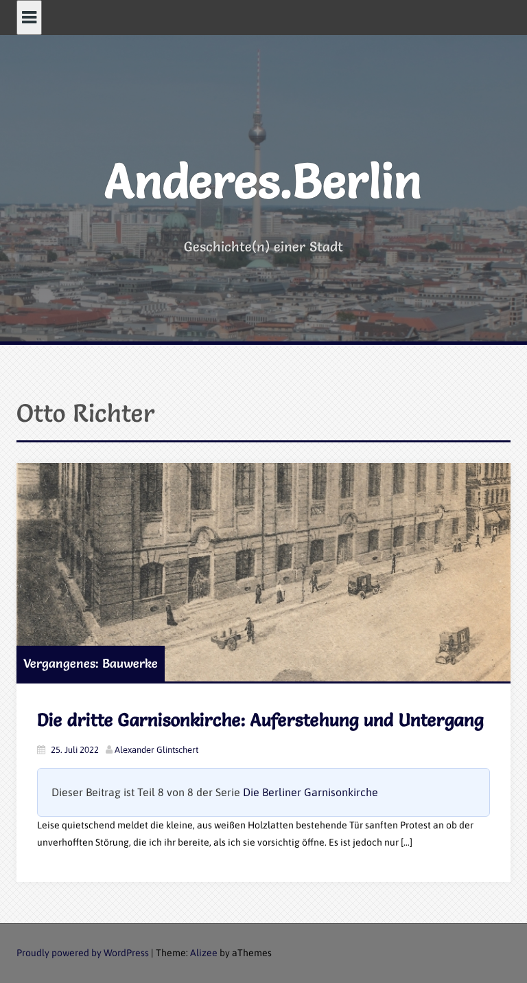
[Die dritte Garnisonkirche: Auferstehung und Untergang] (263, 572)
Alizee (204, 952)
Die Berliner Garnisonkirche (310, 792)
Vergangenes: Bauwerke (90, 663)
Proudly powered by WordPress (82, 952)
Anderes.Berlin (263, 180)
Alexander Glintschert (156, 750)
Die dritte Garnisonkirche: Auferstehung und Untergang (260, 720)
